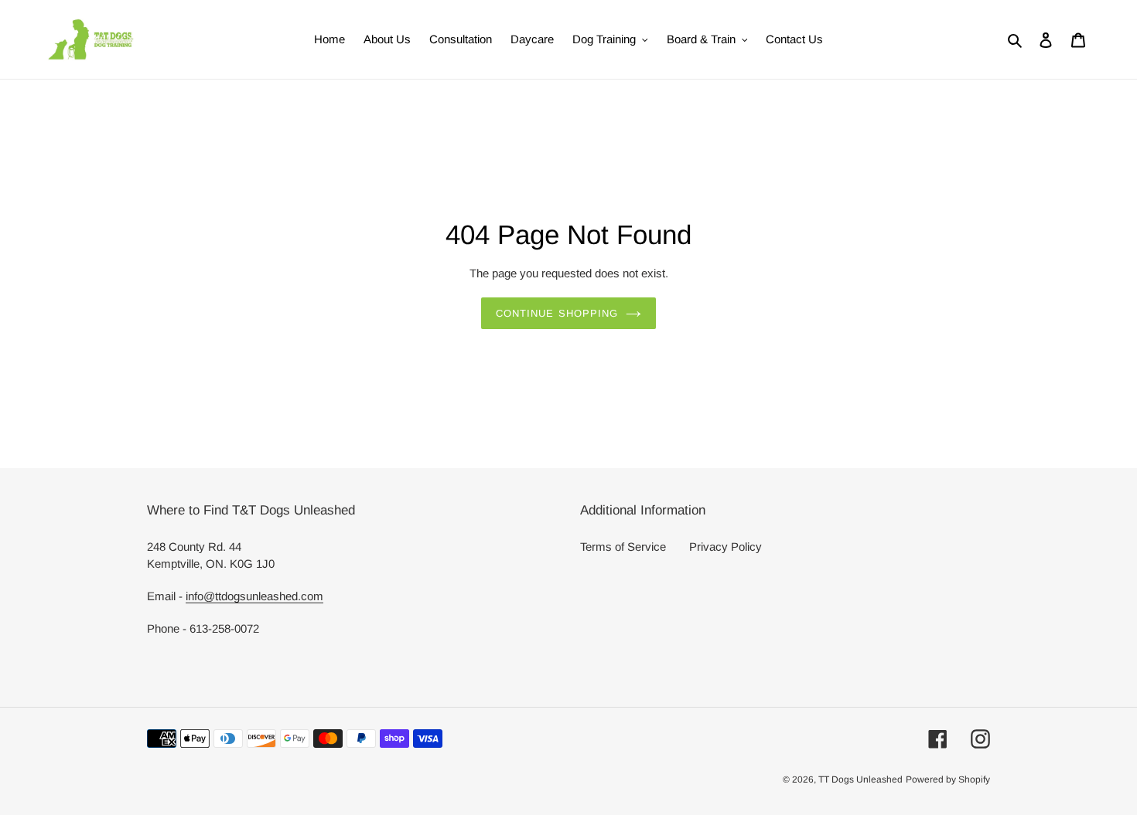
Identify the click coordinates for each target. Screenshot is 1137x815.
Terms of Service (623, 546)
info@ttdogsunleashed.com (254, 596)
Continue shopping (557, 313)
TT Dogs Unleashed (860, 779)
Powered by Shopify (948, 779)
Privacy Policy (725, 546)
